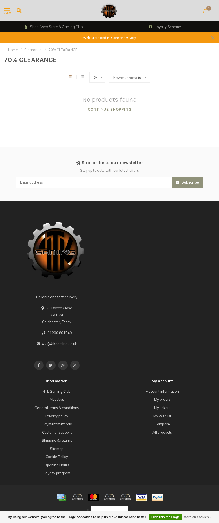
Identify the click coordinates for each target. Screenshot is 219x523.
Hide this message (165, 517)
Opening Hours (56, 465)
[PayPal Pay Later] (125, 497)
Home (13, 50)
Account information (162, 391)
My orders (162, 399)
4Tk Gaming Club (57, 391)
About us (57, 399)
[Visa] (141, 497)
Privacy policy (56, 416)
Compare (162, 424)
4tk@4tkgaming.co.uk (59, 344)
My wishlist (162, 416)
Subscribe (190, 182)
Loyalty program (57, 473)
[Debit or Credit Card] (77, 497)
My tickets (162, 408)
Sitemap (57, 448)
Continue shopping (109, 109)
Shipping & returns (57, 440)
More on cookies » (198, 517)
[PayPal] (109, 497)
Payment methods (57, 424)
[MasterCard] (93, 497)
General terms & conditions (56, 408)
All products (162, 432)
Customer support (57, 432)
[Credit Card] (61, 497)
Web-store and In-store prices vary (109, 38)
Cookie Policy (57, 457)
